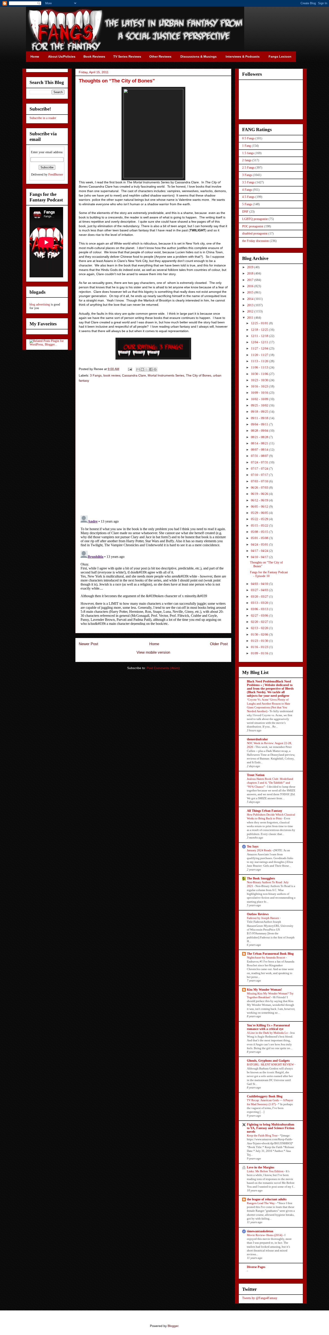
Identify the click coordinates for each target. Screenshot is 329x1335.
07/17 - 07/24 (260, 468)
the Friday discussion (255, 241)
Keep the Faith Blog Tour (262, 1135)
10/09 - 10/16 (260, 392)
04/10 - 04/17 (260, 557)
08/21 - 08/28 (260, 437)
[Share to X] (146, 369)
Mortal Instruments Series (166, 375)
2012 (250, 311)
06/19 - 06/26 (260, 494)
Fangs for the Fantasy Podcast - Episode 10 (269, 574)
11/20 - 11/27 (260, 355)
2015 (250, 292)
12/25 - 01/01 (260, 323)
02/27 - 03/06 (260, 615)
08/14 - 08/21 (260, 443)
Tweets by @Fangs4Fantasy (259, 1298)
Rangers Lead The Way (261, 1203)
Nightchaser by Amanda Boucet (266, 957)
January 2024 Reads (259, 850)
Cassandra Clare (134, 375)
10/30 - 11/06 (260, 374)
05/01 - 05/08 (260, 538)
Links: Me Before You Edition (265, 1171)
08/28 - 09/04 (260, 430)
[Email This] (138, 369)
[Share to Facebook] (151, 369)
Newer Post (88, 644)
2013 (250, 305)
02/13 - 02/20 (260, 628)
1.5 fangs (248, 153)
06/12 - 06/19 (260, 500)
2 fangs (246, 160)
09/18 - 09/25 (260, 411)
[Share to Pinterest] (155, 369)
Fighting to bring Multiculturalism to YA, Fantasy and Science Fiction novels (270, 1128)
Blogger (173, 1326)
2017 (250, 280)
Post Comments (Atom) (163, 668)
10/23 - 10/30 (260, 380)
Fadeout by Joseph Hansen (263, 918)
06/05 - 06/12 (260, 506)
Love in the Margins (260, 1167)
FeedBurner (55, 174)
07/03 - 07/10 (260, 481)
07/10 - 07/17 (260, 475)
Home (154, 644)
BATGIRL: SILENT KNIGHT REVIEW (271, 1064)
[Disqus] (153, 449)
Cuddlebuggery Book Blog (264, 1096)
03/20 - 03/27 (260, 596)
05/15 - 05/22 (260, 525)
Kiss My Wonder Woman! (264, 989)
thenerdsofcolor (257, 739)
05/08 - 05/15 (260, 532)
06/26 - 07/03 (260, 487)
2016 (250, 286)
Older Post (219, 644)
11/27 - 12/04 (260, 348)
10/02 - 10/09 (260, 399)
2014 (250, 299)
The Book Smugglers (261, 878)
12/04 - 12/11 (260, 342)
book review (111, 375)
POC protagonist (252, 226)
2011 (250, 317)
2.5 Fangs (248, 167)
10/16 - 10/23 (260, 386)
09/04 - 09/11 (260, 424)
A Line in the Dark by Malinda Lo (267, 1032)
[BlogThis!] (142, 369)
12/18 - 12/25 (260, 329)
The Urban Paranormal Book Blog (270, 953)
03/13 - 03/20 (260, 603)
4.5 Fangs (248, 197)
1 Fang (246, 145)
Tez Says (252, 846)
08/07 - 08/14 (260, 449)
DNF (245, 211)
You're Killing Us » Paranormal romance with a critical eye (268, 1027)
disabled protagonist (254, 233)
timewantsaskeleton (260, 1231)
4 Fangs (247, 189)
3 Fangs (96, 375)
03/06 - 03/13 (260, 609)
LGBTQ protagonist (255, 219)
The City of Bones (198, 375)
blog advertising (40, 304)
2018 (250, 273)
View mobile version (153, 652)
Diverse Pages (256, 1267)
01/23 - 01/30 (260, 640)
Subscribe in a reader (43, 118)
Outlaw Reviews (258, 914)
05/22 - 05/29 (260, 519)
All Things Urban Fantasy (264, 810)
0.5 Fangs (248, 138)
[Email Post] (129, 369)
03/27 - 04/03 (260, 590)
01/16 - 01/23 (260, 647)
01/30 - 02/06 (260, 634)
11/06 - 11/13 (260, 367)
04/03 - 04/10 (260, 584)
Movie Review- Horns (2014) (265, 1235)
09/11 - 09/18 (260, 418)
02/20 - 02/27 (260, 622)
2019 (250, 267)
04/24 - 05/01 (260, 544)
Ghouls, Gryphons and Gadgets (268, 1060)
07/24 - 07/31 (260, 462)
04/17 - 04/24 (260, 550)
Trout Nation (256, 775)
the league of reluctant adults (266, 1199)
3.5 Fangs (248, 182)
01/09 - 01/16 (260, 653)
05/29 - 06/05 (260, 513)
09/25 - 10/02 (260, 405)
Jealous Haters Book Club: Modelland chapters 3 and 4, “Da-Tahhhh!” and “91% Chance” (270, 782)
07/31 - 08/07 (260, 456)
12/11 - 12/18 (260, 336)
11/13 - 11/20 (260, 361)
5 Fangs (247, 204)
